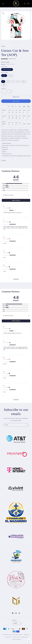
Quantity (3, 88)
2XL (24, 81)
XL (18, 81)
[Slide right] (19, 42)
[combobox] (28, 195)
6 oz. (10, 75)
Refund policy (27, 634)
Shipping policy (25, 637)
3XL (4, 85)
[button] (3, 3)
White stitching (7, 69)
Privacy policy (8, 637)
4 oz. (4, 75)
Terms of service (16, 637)
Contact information (16, 639)
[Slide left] (12, 42)
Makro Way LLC (9, 634)
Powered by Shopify (18, 634)
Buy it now (16, 101)
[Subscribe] (27, 425)
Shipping (3, 64)
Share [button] (4, 160)
